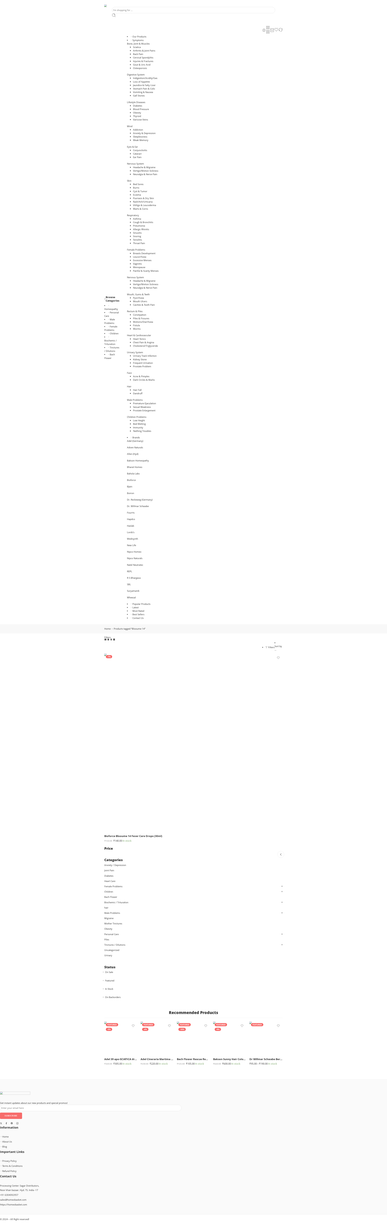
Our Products (139, 36)
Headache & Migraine (144, 167)
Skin (129, 180)
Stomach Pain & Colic (144, 88)
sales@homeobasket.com (13, 1199)
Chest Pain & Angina (143, 342)
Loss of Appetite (141, 81)
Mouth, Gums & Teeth (138, 294)
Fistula (136, 325)
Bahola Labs (133, 473)
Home (107, 628)
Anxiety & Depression (144, 133)
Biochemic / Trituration (110, 342)
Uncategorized (111, 950)
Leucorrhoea (139, 256)
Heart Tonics (139, 339)
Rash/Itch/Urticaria (143, 201)
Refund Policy (9, 1171)
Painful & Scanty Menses (146, 270)
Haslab (130, 525)
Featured (109, 980)
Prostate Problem (142, 366)
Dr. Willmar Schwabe (138, 506)
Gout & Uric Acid (141, 64)
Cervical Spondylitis (143, 57)
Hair (129, 386)
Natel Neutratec (135, 564)
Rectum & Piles (135, 311)
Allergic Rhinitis (141, 229)
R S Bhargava (134, 577)
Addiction (138, 129)
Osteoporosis (140, 68)
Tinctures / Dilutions (114, 944)
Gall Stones (139, 95)
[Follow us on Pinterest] (12, 1123)
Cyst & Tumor (140, 191)
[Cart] (272, 30)
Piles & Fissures (141, 318)
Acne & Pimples (141, 376)
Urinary (108, 955)
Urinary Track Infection (145, 355)
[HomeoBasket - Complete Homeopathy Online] (112, 6)
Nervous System (135, 163)
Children (114, 333)
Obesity (137, 112)
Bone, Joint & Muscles (138, 43)
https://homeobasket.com (13, 1204)
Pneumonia (139, 225)
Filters (107, 637)
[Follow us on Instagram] (17, 1123)
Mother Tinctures (113, 923)
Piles (106, 939)
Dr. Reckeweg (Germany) (140, 499)
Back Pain (138, 54)
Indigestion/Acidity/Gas (145, 78)
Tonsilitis (137, 239)
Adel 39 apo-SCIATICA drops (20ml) (121, 1059)
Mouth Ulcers (140, 301)
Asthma (137, 218)
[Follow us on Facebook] (6, 1123)
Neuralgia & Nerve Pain (145, 174)
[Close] (280, 854)
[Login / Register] (264, 30)
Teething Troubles (142, 431)
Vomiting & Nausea (143, 92)
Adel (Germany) (135, 441)
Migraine (109, 918)
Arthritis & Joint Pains (144, 50)
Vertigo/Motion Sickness (145, 170)
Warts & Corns (140, 208)
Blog (4, 1146)
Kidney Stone (140, 359)
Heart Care (109, 881)
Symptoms (138, 40)
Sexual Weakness (142, 407)
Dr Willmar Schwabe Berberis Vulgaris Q (266, 1059)
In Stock (109, 988)
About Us (7, 1141)
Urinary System (135, 352)
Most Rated (138, 611)
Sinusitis (137, 232)
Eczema (137, 194)
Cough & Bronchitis (143, 222)
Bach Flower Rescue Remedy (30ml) (193, 1059)
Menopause (139, 267)
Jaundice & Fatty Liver (144, 85)
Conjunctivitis (140, 150)
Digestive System (136, 74)
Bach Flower (110, 897)
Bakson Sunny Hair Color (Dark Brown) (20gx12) (229, 1059)
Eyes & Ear (132, 146)
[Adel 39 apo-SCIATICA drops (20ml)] (121, 1038)
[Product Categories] (268, 28)
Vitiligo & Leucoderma (144, 205)
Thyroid (137, 116)
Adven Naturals (135, 447)
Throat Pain (139, 243)
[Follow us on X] (1, 1123)
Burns (136, 187)
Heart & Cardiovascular (139, 335)
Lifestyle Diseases (136, 102)
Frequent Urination (143, 363)
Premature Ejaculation (144, 403)
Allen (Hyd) (132, 454)
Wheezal (131, 597)
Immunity (138, 427)
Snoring (137, 236)
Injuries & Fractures (143, 61)
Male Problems (135, 399)
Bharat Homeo (134, 467)
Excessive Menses (142, 260)
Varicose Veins (140, 119)
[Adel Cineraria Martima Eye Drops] (157, 1038)
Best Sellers (138, 614)
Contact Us (138, 618)
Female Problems (136, 249)
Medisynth (132, 538)
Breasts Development (144, 253)
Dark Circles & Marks (144, 379)
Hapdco (131, 519)
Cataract (137, 153)
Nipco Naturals (134, 558)
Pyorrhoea (138, 297)
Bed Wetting (139, 423)
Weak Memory (140, 140)
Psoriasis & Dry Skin (143, 198)
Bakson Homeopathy (138, 460)
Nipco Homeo (134, 551)
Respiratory (133, 215)
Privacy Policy (9, 1161)
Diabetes (137, 105)
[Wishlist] (276, 30)
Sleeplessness (140, 136)
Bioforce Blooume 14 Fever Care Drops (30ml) (133, 836)
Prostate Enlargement (144, 410)
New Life (131, 545)
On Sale (109, 972)
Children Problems (136, 417)
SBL (129, 584)
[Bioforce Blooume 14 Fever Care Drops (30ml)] (193, 743)
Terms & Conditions (12, 1166)
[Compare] (280, 30)
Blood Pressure (141, 109)
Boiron (130, 493)
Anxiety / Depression (115, 865)
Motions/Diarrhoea (143, 321)
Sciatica (137, 47)
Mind (129, 126)
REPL (129, 571)
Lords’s (130, 532)
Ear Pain (137, 157)
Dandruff (137, 393)
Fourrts (131, 512)
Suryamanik (133, 590)
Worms (137, 328)
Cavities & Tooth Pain (144, 304)
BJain (129, 486)
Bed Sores (138, 184)
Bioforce (131, 480)
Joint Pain (109, 870)
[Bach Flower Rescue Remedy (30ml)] (193, 1038)
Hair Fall (137, 390)
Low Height (139, 420)
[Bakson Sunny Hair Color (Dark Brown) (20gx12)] (229, 1038)
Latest (135, 607)
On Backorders (113, 997)
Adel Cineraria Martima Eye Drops (157, 1059)
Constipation (139, 314)
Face (129, 372)
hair (106, 907)
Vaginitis (137, 263)
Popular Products (141, 604)
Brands (136, 437)
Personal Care (111, 934)
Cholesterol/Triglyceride (145, 345)
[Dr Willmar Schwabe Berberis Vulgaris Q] (266, 1038)
